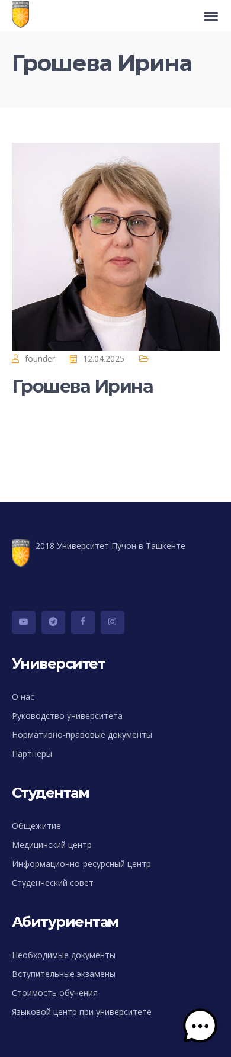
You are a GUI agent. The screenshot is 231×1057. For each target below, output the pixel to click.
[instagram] (112, 622)
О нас (23, 696)
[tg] (53, 622)
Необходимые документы (64, 954)
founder (40, 358)
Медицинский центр (52, 844)
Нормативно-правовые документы (82, 734)
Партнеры (32, 753)
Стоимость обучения (55, 992)
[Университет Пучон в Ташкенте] (23, 16)
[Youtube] (24, 622)
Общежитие (36, 825)
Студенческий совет (53, 882)
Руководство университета (67, 715)
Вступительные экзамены (64, 973)
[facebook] (83, 622)
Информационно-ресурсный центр (81, 863)
